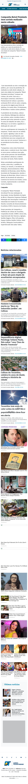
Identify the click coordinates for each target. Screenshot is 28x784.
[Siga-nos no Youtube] (21, 757)
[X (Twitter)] (14, 240)
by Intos (17, 778)
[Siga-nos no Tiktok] (11, 757)
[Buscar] (25, 4)
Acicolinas (7, 235)
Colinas (13, 235)
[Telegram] (24, 240)
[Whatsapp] (8, 240)
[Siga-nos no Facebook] (2, 757)
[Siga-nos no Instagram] (7, 757)
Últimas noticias (12, 8)
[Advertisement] (14, 72)
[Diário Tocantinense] (14, 4)
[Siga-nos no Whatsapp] (25, 757)
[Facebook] (3, 240)
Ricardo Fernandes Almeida (12, 56)
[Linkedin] (19, 240)
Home (3, 8)
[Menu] (3, 4)
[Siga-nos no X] (16, 757)
